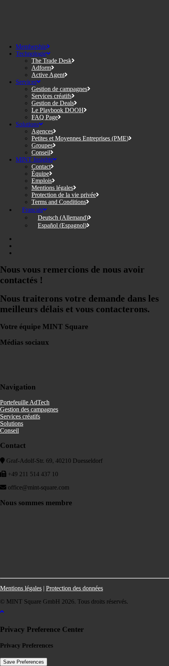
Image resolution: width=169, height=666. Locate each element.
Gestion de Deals (52, 103)
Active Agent (47, 74)
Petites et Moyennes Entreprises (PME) (80, 138)
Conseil (40, 152)
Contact (41, 166)
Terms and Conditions (58, 201)
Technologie (31, 53)
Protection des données (74, 588)
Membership (31, 46)
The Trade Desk (51, 60)
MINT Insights (34, 159)
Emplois (41, 180)
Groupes (42, 145)
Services (26, 81)
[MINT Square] (84, 18)
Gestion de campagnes (59, 89)
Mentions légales (52, 187)
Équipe (40, 173)
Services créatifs (51, 96)
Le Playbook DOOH (57, 110)
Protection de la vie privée (63, 194)
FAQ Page (44, 117)
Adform (41, 67)
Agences (42, 131)
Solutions (27, 124)
